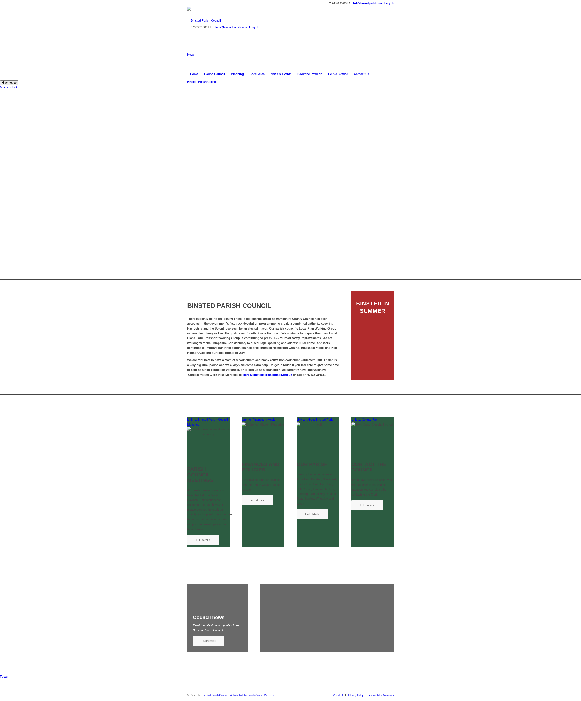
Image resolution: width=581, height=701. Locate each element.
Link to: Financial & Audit (258, 419)
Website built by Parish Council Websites (252, 695)
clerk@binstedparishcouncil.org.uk (373, 3)
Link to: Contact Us (364, 419)
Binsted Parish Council (202, 81)
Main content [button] (8, 87)
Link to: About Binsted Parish (316, 419)
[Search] (391, 74)
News (190, 54)
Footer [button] (4, 676)
